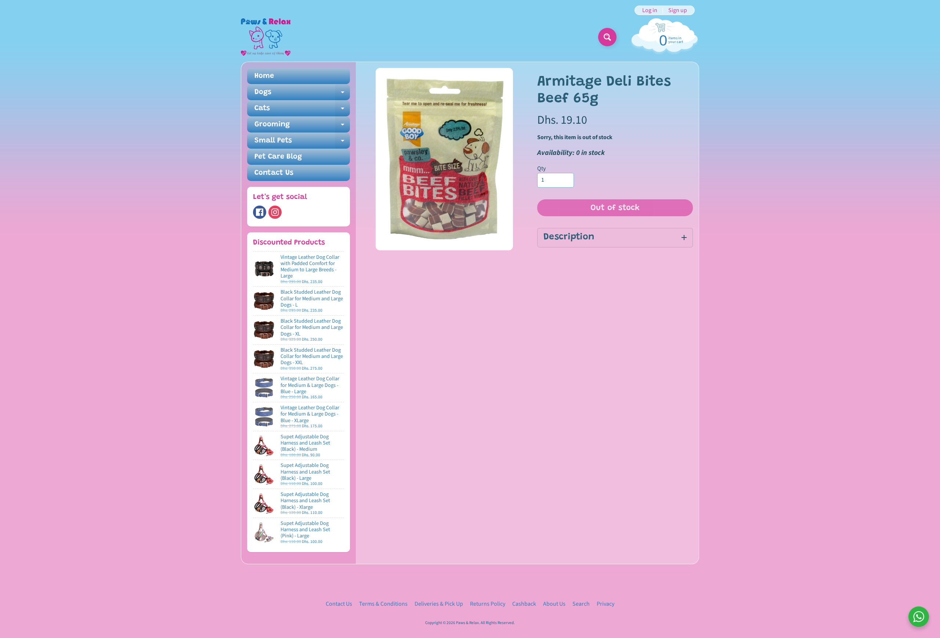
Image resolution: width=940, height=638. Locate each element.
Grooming (302, 127)
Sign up (677, 10)
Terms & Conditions (383, 604)
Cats (302, 110)
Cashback (524, 604)
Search (581, 604)
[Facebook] (259, 212)
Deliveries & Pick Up (439, 604)
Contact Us (273, 173)
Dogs (302, 94)
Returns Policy (487, 604)
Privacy (605, 604)
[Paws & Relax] (265, 37)
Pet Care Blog (278, 156)
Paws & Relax (467, 623)
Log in (649, 10)
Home (264, 76)
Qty (541, 168)
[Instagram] (275, 212)
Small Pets (302, 143)
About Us (554, 604)
